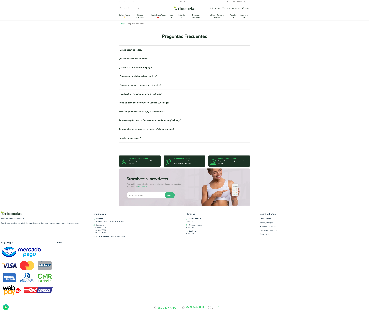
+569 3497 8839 (237, 2)
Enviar (169, 195)
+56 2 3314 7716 (99, 227)
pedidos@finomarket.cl (118, 236)
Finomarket (217, 307)
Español (246, 2)
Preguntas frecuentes (268, 226)
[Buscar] (138, 8)
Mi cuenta (128, 2)
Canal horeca (264, 234)
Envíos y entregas (266, 223)
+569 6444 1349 (99, 233)
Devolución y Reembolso (269, 230)
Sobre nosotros (265, 219)
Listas (134, 2)
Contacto (121, 2)
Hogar (123, 24)
